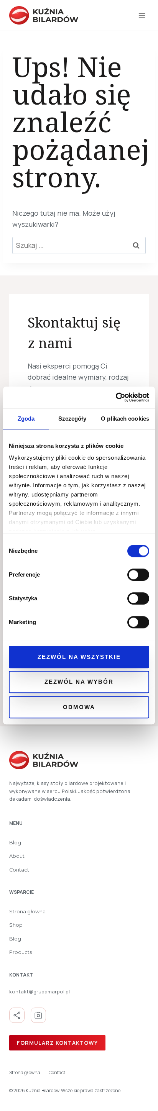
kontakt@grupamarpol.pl (39, 991)
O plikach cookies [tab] (125, 418)
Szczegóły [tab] (72, 418)
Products (20, 952)
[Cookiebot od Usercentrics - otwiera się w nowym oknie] (115, 397)
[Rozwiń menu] (142, 15)
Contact (19, 870)
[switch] (138, 575)
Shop (16, 925)
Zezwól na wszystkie (79, 657)
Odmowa (79, 707)
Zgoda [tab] (26, 418)
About (17, 856)
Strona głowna (27, 911)
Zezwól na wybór (79, 681)
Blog (15, 843)
